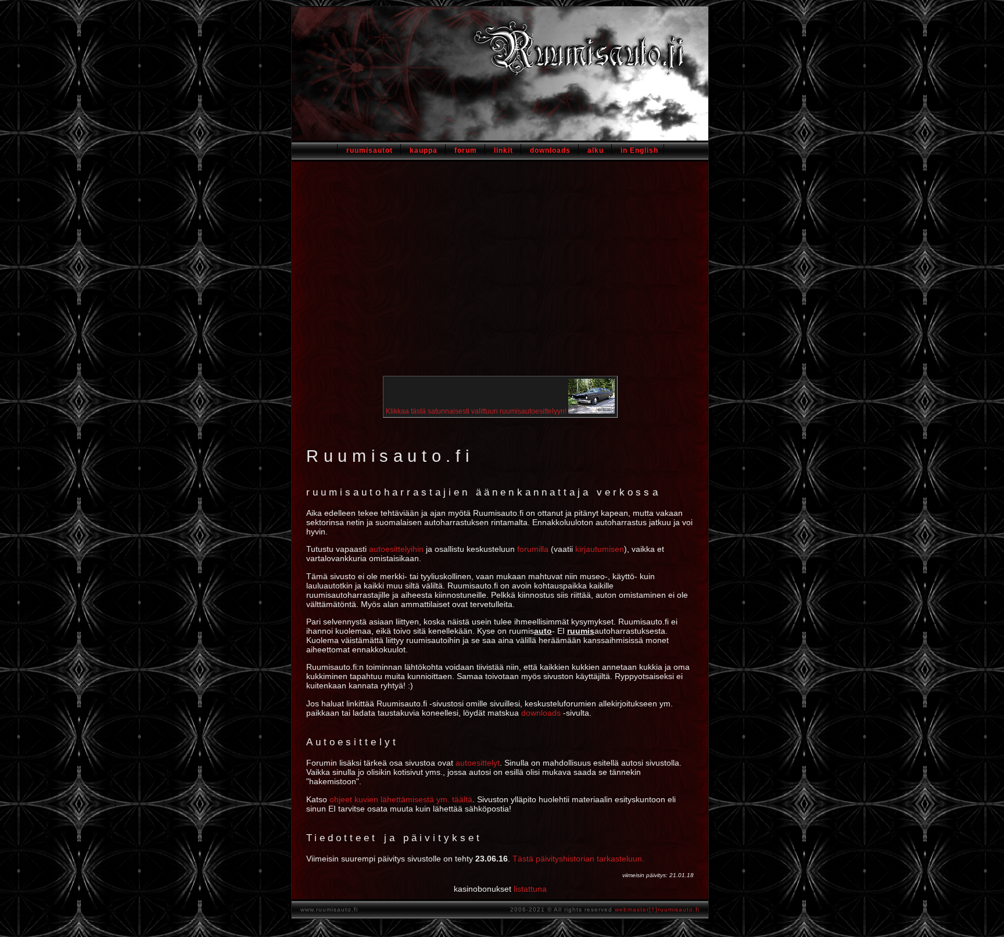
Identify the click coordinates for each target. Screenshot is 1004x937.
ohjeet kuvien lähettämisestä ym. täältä (400, 799)
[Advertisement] (500, 275)
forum (465, 150)
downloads (550, 150)
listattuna (530, 888)
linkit (503, 150)
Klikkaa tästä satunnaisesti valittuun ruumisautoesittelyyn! (477, 411)
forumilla (532, 549)
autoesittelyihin (396, 549)
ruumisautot (369, 150)
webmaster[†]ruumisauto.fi (657, 909)
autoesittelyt (478, 762)
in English (639, 150)
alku (595, 150)
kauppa (424, 150)
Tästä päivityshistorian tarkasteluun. (578, 858)
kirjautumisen (599, 549)
